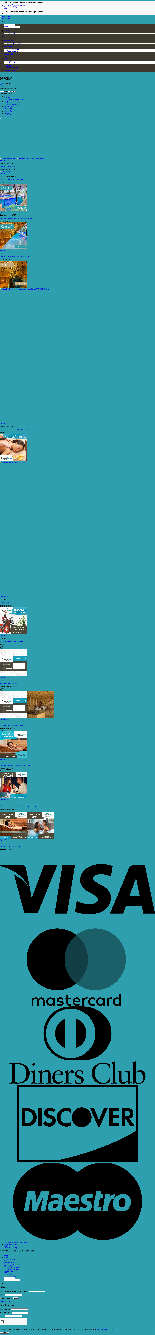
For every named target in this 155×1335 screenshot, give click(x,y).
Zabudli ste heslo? (5, 1301)
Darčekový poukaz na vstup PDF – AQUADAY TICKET (16, 218)
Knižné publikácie (12, 63)
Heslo (2, 1295)
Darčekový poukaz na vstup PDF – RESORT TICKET (15, 257)
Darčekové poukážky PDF (15, 99)
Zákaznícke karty (9, 106)
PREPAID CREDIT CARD (14, 43)
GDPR (5, 9)
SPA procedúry (8, 46)
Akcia (5, 36)
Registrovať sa (4, 1332)
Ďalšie (5, 1273)
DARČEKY (7, 30)
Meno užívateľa (5, 1309)
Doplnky (6, 113)
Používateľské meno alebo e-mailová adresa (14, 1291)
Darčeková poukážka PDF (8, 167)
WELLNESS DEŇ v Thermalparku (10, 846)
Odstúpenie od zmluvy (10, 1248)
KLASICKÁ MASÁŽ (5, 603)
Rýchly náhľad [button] (4, 160)
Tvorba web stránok (40, 1251)
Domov (2, 83)
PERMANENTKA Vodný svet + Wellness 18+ (13, 725)
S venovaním (11, 33)
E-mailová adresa (6, 1312)
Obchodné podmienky (10, 7)
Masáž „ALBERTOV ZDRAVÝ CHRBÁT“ (11, 641)
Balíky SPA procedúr (13, 49)
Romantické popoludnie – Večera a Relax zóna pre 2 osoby (18, 806)
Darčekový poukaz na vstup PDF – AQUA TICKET (14, 179)
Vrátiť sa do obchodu (10, 71)
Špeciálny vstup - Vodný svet (15, 103)
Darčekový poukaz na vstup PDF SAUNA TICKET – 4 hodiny (18, 430)
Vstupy (6, 26)
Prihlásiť (16, 1298)
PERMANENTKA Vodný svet (8, 683)
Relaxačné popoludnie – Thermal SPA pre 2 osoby (15, 766)
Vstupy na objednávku (13, 105)
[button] (5, 21)
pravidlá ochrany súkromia (105, 1329)
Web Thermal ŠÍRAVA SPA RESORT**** (16, 5)
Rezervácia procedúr (13, 51)
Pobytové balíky (8, 54)
